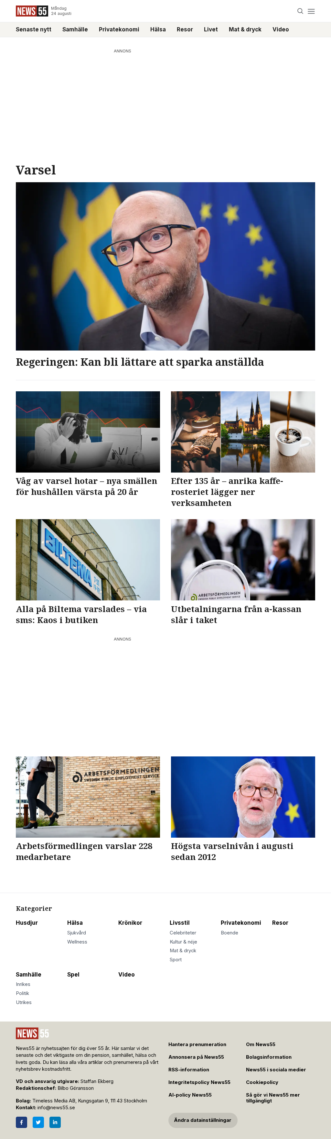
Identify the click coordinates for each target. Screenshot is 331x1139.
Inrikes (23, 984)
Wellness (77, 942)
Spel (73, 974)
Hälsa (158, 29)
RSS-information (188, 1070)
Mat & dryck (245, 29)
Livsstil (180, 923)
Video (280, 29)
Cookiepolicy (262, 1082)
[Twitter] (38, 1122)
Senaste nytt (33, 29)
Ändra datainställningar (202, 1120)
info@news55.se (56, 1108)
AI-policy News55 (190, 1095)
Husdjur (27, 923)
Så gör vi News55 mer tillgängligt (273, 1098)
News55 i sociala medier (276, 1070)
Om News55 (260, 1044)
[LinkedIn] (55, 1122)
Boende (229, 933)
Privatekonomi (119, 29)
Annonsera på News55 (196, 1057)
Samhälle (75, 29)
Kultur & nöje (183, 942)
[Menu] (311, 11)
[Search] (300, 11)
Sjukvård (76, 933)
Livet (211, 29)
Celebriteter (183, 933)
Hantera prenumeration (197, 1044)
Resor (185, 29)
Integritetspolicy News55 (199, 1082)
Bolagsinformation (269, 1057)
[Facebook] (21, 1122)
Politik (22, 993)
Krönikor (130, 923)
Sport (176, 960)
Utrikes (24, 1002)
